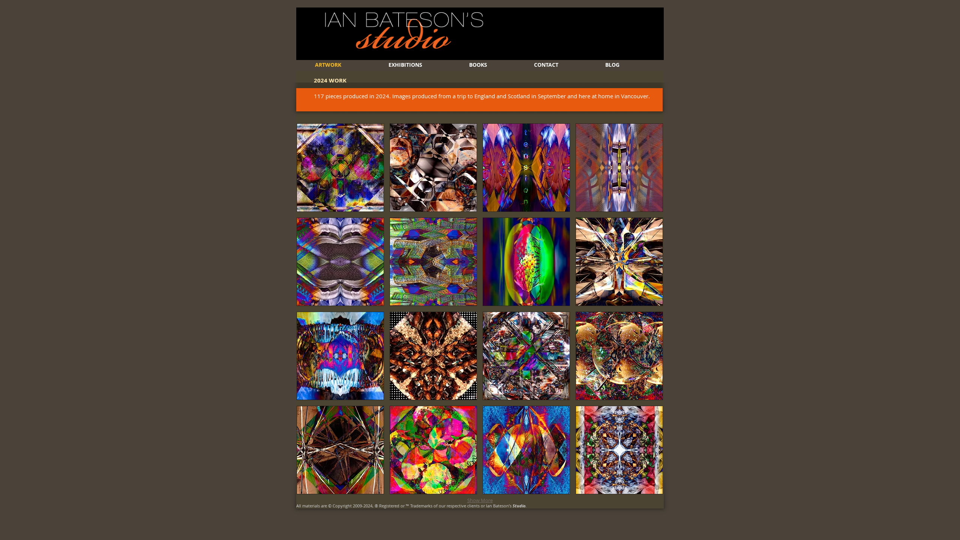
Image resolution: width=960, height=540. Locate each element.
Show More (480, 500)
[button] (340, 167)
